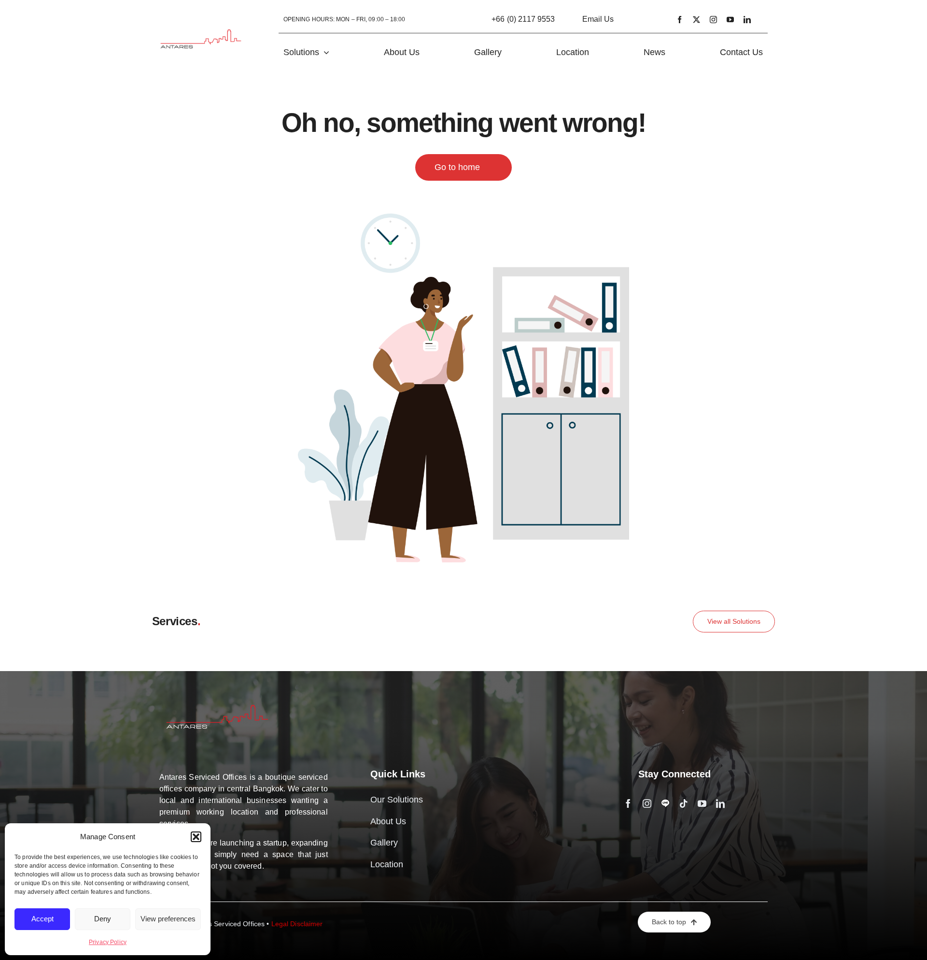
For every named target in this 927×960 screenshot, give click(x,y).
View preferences (168, 919)
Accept (42, 919)
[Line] (665, 803)
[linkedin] (747, 19)
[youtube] (730, 19)
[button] (196, 837)
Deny (102, 919)
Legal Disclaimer (297, 924)
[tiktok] (683, 803)
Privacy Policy (107, 942)
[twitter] (696, 19)
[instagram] (713, 19)
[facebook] (679, 19)
